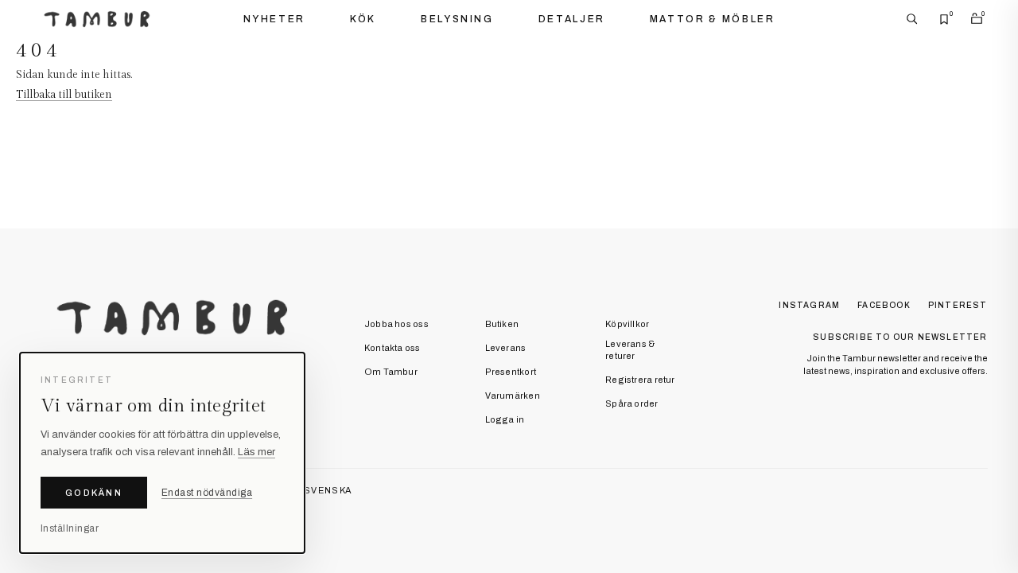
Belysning (457, 19)
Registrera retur (640, 379)
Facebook (884, 305)
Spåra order (631, 403)
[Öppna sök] (912, 19)
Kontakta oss (392, 348)
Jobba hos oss (396, 324)
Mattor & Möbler (712, 19)
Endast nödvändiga (206, 492)
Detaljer (571, 19)
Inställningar (70, 528)
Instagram (809, 305)
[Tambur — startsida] (96, 19)
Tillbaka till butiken (64, 94)
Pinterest (958, 305)
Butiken (502, 324)
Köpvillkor (627, 324)
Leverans (505, 348)
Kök (363, 19)
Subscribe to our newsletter (900, 337)
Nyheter (274, 19)
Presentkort (510, 371)
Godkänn (93, 492)
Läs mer (256, 452)
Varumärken (512, 395)
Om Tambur (391, 371)
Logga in (505, 419)
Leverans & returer (630, 350)
